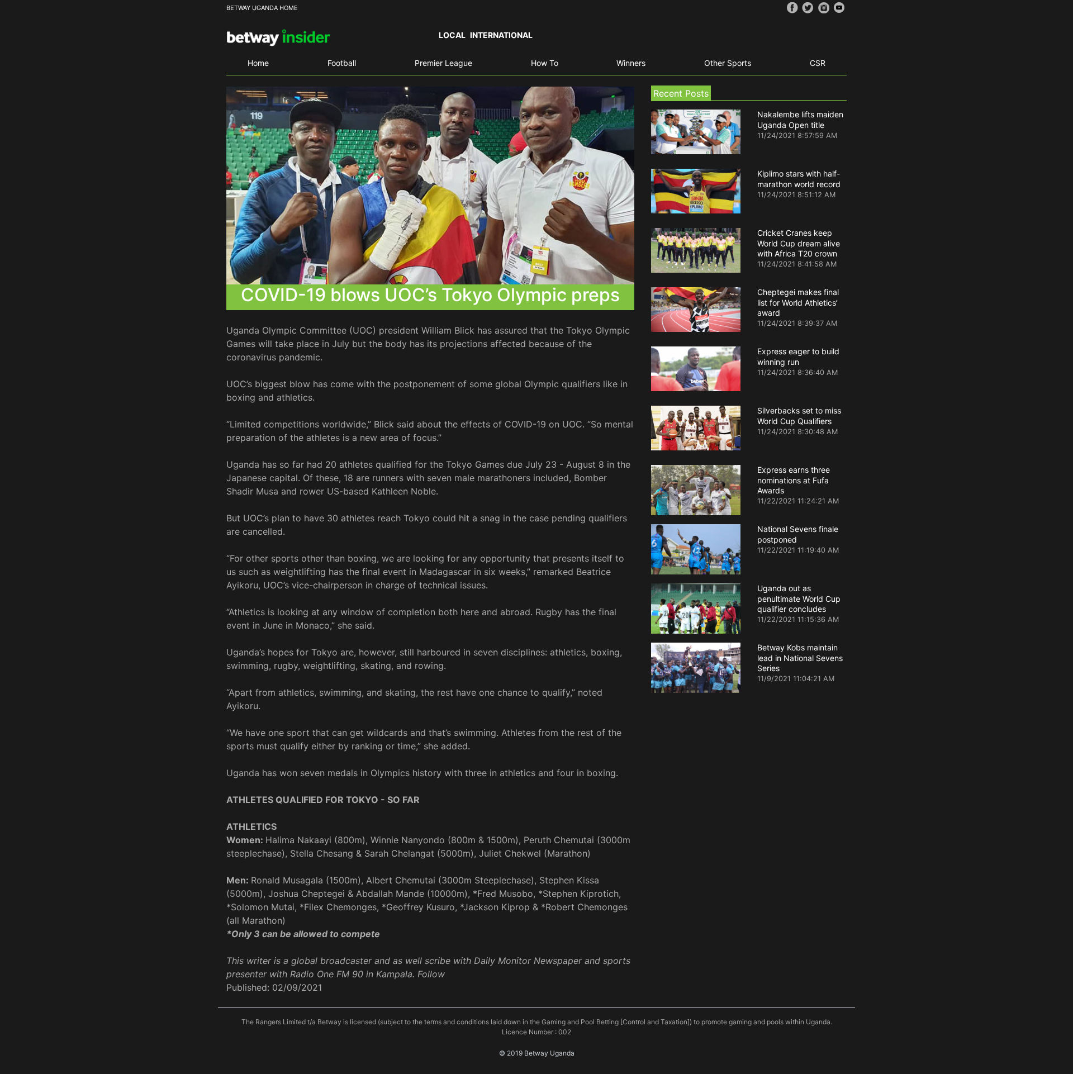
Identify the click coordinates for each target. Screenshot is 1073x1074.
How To (544, 63)
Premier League (443, 63)
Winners (630, 63)
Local (452, 35)
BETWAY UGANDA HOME (262, 8)
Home (258, 63)
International (501, 35)
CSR (817, 63)
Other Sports (727, 63)
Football (341, 63)
